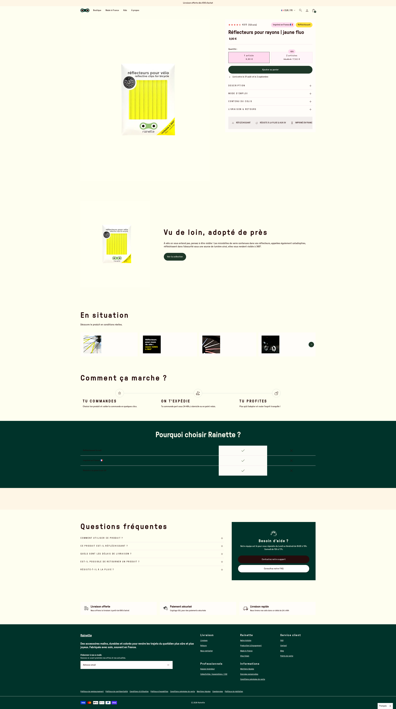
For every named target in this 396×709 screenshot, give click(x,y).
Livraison (204, 640)
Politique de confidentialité (116, 691)
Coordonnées (217, 691)
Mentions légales (247, 669)
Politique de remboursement (92, 691)
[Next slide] (205, 100)
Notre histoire (245, 640)
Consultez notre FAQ (274, 569)
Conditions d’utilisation (139, 691)
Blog (282, 651)
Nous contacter (206, 651)
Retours (203, 646)
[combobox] (385, 706)
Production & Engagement (251, 646)
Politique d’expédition (159, 691)
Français (383, 706)
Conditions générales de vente (252, 679)
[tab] (137, 179)
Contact (283, 646)
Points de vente (286, 656)
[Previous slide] (84, 100)
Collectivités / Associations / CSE (213, 674)
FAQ (282, 640)
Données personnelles (249, 674)
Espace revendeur (207, 669)
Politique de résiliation (234, 691)
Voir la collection (175, 257)
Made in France (246, 651)
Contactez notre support (274, 559)
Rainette (201, 703)
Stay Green (244, 656)
